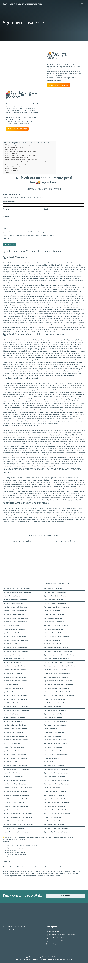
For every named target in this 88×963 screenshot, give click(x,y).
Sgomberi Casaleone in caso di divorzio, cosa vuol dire (21, 155)
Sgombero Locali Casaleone (19, 876)
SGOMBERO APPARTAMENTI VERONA (23, 4)
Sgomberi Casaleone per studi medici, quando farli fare (21, 159)
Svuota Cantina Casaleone (52, 876)
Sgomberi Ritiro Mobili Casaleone (31, 871)
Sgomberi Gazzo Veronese (15, 848)
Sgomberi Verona (9, 867)
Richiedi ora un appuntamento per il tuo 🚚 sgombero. (21, 145)
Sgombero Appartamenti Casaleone (68, 871)
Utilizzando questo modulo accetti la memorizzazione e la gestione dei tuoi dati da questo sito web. (32, 235)
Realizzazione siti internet (39, 959)
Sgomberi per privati (11, 168)
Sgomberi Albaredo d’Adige (16, 852)
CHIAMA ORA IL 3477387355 (58, 85)
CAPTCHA (6, 238)
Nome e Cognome (9, 201)
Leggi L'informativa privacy (33, 957)
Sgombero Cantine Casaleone (37, 873)
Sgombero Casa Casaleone (56, 873)
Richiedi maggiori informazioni (16, 926)
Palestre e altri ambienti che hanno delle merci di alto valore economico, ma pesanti (29, 162)
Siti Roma (69, 959)
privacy (42, 232)
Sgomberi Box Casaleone (11, 871)
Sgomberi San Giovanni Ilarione (17, 854)
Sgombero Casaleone (36, 876)
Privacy (6, 228)
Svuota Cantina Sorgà (53, 932)
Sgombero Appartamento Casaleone (15, 873)
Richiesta (6, 216)
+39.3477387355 (11, 929)
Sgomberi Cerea (51, 944)
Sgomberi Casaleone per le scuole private (17, 164)
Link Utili (7, 172)
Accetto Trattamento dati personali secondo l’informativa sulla (24, 232)
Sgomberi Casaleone (11, 153)
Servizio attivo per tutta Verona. (14, 147)
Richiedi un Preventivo (11, 149)
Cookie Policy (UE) (47, 957)
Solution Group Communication (56, 959)
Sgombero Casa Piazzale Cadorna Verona (59, 938)
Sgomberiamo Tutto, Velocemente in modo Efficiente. (20, 151)
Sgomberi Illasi (11, 850)
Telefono (6, 209)
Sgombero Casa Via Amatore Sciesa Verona (60, 935)
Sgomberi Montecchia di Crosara (57, 941)
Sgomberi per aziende (11, 170)
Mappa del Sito (58, 957)
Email (46, 209)
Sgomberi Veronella (13, 857)
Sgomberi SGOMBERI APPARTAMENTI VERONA (22, 846)
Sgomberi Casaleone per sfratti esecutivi (17, 157)
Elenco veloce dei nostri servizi (14, 166)
